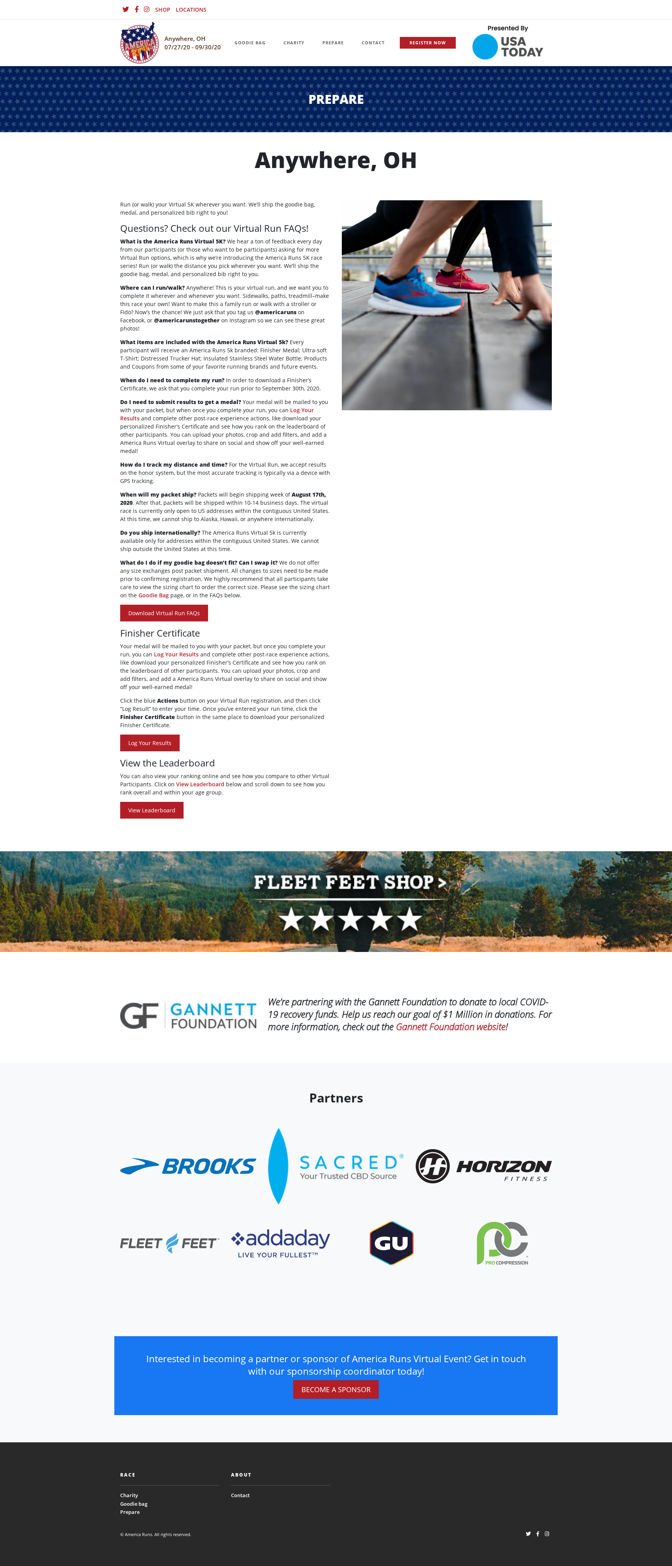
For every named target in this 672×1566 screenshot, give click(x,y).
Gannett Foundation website (451, 1026)
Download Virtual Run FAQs (164, 613)
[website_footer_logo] (188, 1165)
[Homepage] (139, 43)
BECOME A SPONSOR (336, 1389)
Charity (129, 1495)
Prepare (130, 1511)
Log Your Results (176, 654)
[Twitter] (125, 9)
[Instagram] (147, 9)
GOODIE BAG (250, 42)
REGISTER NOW (428, 42)
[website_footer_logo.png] (336, 1165)
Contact (240, 1495)
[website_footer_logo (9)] (502, 1242)
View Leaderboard (200, 784)
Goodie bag (133, 1503)
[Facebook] (136, 9)
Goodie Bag (153, 595)
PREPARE (333, 42)
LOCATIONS (191, 9)
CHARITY (294, 42)
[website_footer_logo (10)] (391, 1242)
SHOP (162, 9)
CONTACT (373, 42)
